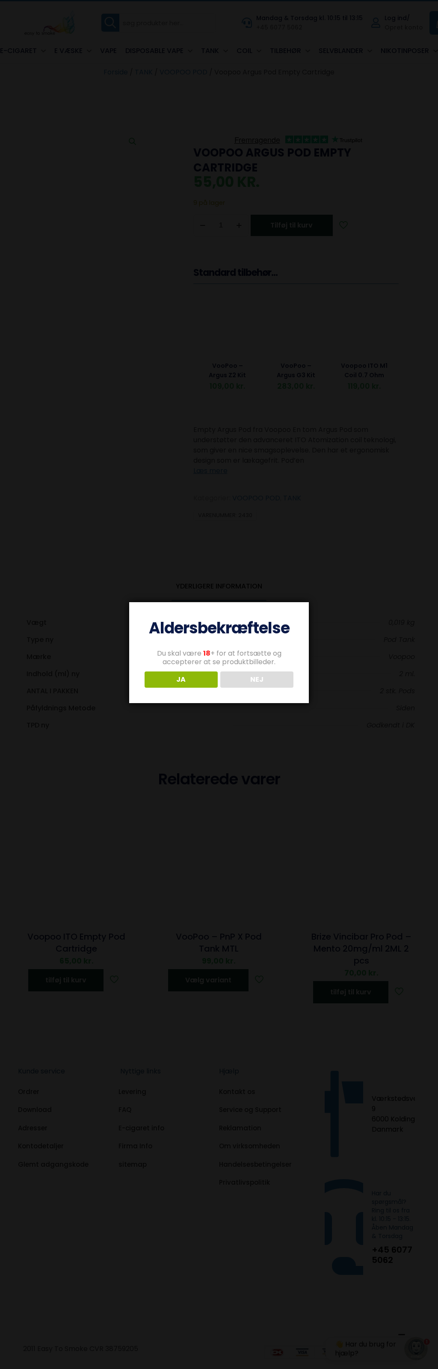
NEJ (256, 679)
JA (181, 679)
